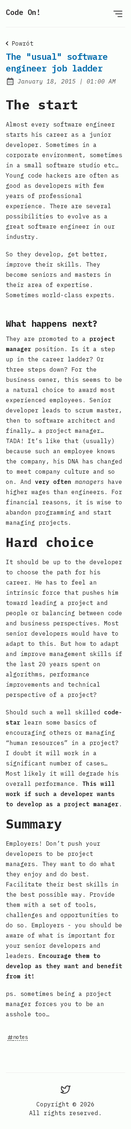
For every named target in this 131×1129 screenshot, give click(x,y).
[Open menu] (118, 13)
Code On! (23, 12)
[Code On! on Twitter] (65, 1089)
